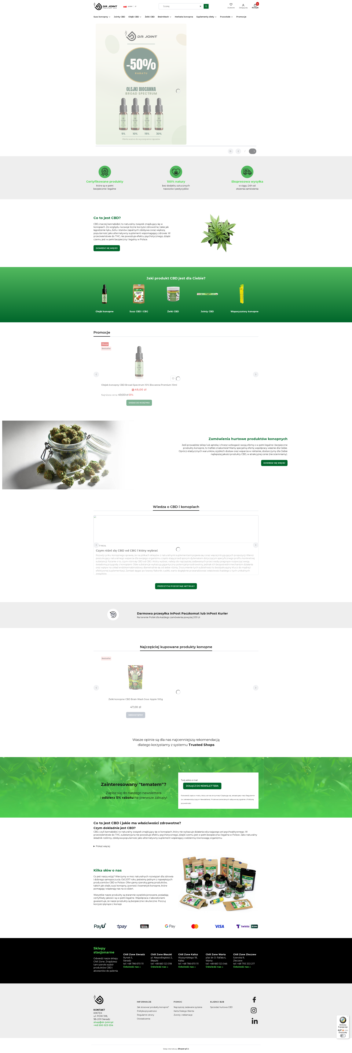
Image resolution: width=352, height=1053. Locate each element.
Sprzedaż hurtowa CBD (221, 1007)
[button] (206, 6)
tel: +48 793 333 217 (244, 963)
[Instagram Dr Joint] (253, 1013)
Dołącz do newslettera (202, 786)
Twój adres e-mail (189, 780)
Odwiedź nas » (132, 967)
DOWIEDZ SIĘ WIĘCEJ (274, 463)
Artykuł (101, 546)
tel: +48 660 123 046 (216, 963)
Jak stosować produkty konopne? (153, 1007)
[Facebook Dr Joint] (254, 1002)
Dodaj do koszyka (139, 403)
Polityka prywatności (147, 1011)
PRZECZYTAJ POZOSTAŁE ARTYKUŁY (176, 586)
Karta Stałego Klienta (184, 1011)
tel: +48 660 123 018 (161, 963)
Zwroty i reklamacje (183, 1015)
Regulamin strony (145, 1015)
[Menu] (347, 1016)
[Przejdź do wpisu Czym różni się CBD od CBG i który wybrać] (176, 529)
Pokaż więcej (103, 846)
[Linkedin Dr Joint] (254, 1024)
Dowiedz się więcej (107, 248)
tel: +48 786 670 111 (133, 963)
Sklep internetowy (175, 1049)
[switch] (343, 1035)
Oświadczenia (143, 1019)
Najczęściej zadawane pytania (188, 1007)
